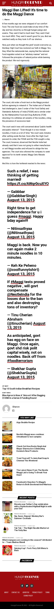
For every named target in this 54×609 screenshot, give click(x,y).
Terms (47, 592)
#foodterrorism (20, 360)
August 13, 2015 (21, 200)
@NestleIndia (18, 294)
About (6, 592)
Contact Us (16, 592)
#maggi (24, 216)
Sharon (7, 19)
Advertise (26, 592)
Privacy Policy (37, 592)
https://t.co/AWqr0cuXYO (28, 183)
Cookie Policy (28, 595)
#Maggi (17, 282)
